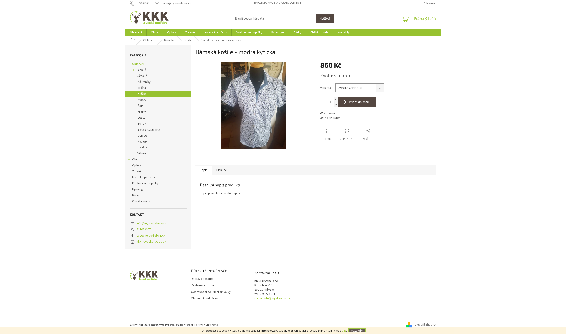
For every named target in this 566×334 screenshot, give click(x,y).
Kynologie (138, 189)
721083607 (144, 229)
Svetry (142, 100)
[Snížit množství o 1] (336, 104)
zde (344, 331)
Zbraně (137, 171)
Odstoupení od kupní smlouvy (211, 292)
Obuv (135, 159)
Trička (142, 88)
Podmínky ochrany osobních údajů (278, 4)
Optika (136, 165)
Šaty (141, 106)
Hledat (325, 18)
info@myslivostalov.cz (152, 223)
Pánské (141, 70)
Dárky (136, 195)
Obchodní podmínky (204, 298)
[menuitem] (135, 32)
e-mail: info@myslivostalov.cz (274, 298)
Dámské (142, 76)
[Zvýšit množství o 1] (336, 99)
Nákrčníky (144, 82)
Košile (142, 94)
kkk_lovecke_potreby (151, 241)
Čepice (142, 135)
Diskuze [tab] (221, 170)
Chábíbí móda (141, 201)
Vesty (141, 117)
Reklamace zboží (202, 285)
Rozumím (357, 330)
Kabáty (142, 147)
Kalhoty (143, 141)
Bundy (142, 123)
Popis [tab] (203, 170)
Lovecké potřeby (143, 177)
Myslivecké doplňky (145, 183)
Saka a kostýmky (149, 129)
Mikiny (142, 112)
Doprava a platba (202, 279)
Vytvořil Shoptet (425, 325)
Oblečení (138, 64)
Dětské (141, 153)
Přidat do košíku (360, 102)
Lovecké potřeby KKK (151, 235)
